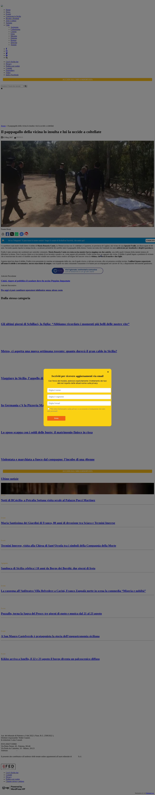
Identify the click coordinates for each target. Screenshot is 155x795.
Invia (56, 418)
